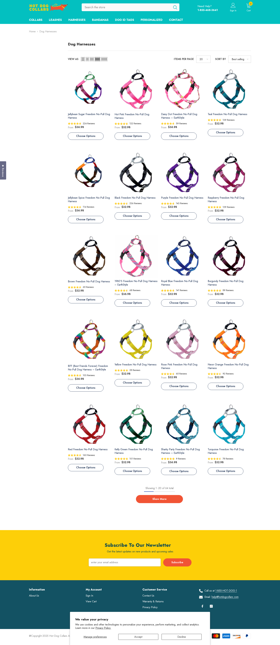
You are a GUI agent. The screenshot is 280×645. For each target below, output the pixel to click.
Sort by (220, 59)
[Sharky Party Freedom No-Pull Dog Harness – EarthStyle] (182, 424)
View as (73, 59)
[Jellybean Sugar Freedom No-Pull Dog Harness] (89, 89)
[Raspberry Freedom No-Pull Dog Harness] (229, 172)
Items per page (184, 59)
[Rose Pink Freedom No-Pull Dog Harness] (182, 339)
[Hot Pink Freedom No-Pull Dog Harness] (136, 89)
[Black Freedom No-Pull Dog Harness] (136, 172)
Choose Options (85, 136)
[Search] (130, 7)
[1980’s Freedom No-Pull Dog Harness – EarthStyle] (136, 256)
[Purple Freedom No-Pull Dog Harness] (182, 172)
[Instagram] (211, 606)
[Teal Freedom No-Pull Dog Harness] (229, 89)
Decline (181, 637)
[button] (83, 59)
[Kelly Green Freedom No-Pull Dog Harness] (136, 424)
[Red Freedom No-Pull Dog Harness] (89, 424)
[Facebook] (202, 606)
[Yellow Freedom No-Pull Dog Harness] (136, 339)
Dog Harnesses (48, 31)
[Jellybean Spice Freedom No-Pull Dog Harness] (89, 172)
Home (32, 31)
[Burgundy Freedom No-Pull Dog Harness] (229, 256)
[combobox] (126, 7)
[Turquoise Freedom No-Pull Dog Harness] (229, 424)
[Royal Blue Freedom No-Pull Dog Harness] (182, 256)
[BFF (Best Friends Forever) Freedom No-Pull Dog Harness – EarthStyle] (89, 340)
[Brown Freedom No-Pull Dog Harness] (89, 256)
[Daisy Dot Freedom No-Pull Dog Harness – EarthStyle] (182, 89)
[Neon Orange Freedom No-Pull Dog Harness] (229, 339)
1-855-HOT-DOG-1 (226, 590)
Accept (138, 637)
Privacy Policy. (103, 628)
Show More (159, 499)
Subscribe (177, 562)
